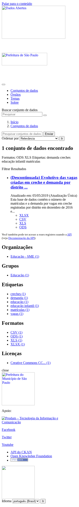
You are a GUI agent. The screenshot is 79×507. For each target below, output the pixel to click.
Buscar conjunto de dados (20, 110)
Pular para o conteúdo (17, 4)
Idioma (6, 501)
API (69, 234)
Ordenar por (10, 138)
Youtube (7, 444)
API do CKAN (21, 452)
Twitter (7, 437)
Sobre (15, 102)
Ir (62, 138)
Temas (15, 98)
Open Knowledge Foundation (31, 456)
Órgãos (16, 94)
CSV (22, 219)
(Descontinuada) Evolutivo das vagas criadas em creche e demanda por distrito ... (44, 182)
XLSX (24, 215)
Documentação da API (21, 238)
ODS (23, 227)
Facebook (8, 430)
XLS (22, 223)
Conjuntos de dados (24, 90)
